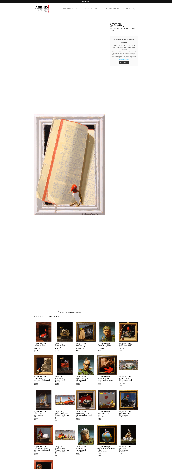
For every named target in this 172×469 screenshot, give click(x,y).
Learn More (124, 63)
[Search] (133, 9)
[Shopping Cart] (136, 8)
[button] (81, 8)
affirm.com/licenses (124, 59)
